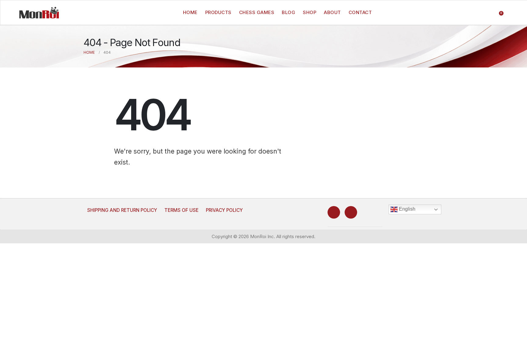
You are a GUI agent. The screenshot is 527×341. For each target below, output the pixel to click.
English (406, 209)
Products (218, 12)
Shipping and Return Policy (122, 210)
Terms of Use (181, 210)
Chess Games (256, 12)
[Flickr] (351, 212)
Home (190, 12)
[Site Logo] (39, 12)
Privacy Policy (224, 210)
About (332, 12)
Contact (360, 12)
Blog (288, 12)
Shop (309, 12)
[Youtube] (334, 212)
